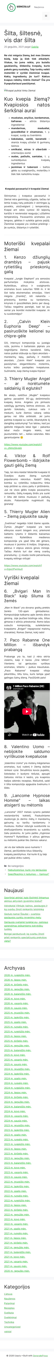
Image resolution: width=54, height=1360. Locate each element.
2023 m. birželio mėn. (16, 1153)
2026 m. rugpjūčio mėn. (17, 975)
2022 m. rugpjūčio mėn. (17, 1200)
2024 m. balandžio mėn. (17, 1106)
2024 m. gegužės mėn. (17, 1102)
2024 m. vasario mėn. (16, 1116)
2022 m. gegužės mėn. (17, 1214)
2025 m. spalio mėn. (15, 1022)
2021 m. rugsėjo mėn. (16, 1233)
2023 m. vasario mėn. (16, 1172)
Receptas (9, 1308)
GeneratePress (40, 1355)
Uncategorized (12, 1326)
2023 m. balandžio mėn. (17, 1163)
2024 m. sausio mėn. (16, 1120)
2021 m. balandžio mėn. (17, 1252)
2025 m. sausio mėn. (15, 1064)
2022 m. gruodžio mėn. (17, 1181)
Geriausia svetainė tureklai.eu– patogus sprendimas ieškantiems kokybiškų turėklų (26, 926)
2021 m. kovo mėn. (14, 1256)
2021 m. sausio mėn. (15, 1266)
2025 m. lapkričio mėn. (16, 1017)
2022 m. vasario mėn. (16, 1224)
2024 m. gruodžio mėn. (17, 1069)
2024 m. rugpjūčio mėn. (17, 1087)
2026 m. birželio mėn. (16, 984)
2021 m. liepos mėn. (15, 1238)
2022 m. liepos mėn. (15, 1205)
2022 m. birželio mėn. (16, 1210)
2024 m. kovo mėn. (15, 1111)
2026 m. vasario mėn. (16, 1003)
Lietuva (8, 1294)
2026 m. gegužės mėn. (17, 989)
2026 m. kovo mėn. (15, 998)
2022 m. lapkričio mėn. (16, 1186)
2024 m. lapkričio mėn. (16, 1073)
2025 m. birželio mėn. (16, 1041)
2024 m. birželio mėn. (16, 1097)
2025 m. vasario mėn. (16, 1059)
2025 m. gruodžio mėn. (17, 1012)
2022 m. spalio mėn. (15, 1191)
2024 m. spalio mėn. (15, 1078)
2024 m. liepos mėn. (15, 1092)
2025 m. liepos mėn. (15, 1036)
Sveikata (9, 1312)
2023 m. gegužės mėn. (17, 1158)
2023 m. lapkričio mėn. (16, 1130)
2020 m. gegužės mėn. (17, 1271)
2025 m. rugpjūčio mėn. (17, 1031)
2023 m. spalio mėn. (15, 1134)
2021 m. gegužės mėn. (16, 1247)
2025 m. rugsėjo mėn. (16, 1026)
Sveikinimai (10, 1317)
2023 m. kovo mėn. (15, 1167)
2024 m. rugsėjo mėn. (16, 1083)
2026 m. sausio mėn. (16, 1008)
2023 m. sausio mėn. (16, 1177)
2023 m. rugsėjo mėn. (16, 1139)
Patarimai (9, 1303)
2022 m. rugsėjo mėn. (16, 1195)
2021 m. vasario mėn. (16, 1261)
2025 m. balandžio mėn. (17, 1050)
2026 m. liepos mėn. (15, 980)
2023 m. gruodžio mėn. (17, 1125)
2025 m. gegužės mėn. (17, 1045)
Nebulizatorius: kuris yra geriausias (27, 870)
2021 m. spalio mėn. (15, 1228)
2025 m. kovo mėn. (14, 1055)
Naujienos (9, 1298)
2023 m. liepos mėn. (15, 1149)
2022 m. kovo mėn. (14, 1219)
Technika (9, 1322)
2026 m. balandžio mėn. (17, 994)
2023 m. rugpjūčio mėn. (17, 1144)
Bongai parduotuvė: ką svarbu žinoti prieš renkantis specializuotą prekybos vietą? (25, 937)
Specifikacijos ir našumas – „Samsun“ (28, 874)
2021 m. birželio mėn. (16, 1242)
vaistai (7, 1331)
